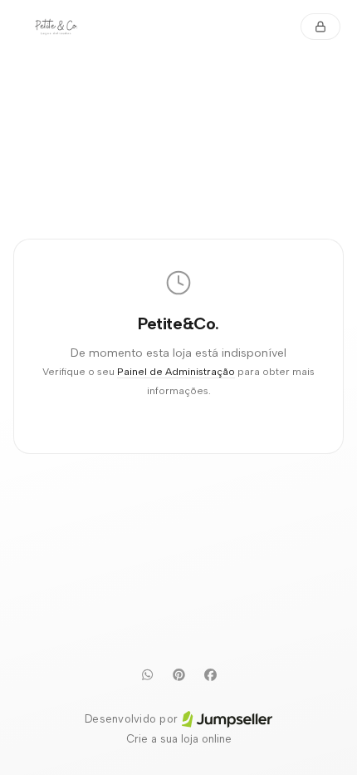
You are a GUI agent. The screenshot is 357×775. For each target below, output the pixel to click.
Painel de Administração (176, 371)
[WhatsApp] (147, 674)
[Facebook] (210, 674)
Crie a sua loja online (179, 739)
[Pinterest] (178, 674)
